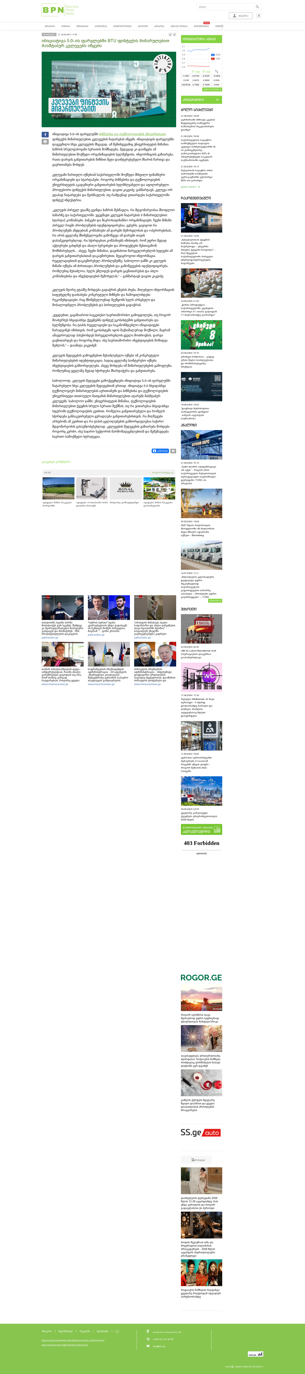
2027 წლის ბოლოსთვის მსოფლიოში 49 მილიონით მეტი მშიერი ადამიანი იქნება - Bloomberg (197, 530)
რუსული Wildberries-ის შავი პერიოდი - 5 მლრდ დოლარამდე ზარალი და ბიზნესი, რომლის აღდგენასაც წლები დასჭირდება (197, 707)
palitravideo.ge (50, 637)
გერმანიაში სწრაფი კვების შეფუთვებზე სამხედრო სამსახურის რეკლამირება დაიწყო (198, 124)
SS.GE (47, 472)
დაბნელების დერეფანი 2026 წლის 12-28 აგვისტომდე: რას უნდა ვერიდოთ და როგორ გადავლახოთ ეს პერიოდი (199, 1203)
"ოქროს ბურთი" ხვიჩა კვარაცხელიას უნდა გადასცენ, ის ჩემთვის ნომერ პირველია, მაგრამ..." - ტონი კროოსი (107, 626)
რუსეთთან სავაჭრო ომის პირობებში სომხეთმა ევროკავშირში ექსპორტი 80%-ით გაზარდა (197, 175)
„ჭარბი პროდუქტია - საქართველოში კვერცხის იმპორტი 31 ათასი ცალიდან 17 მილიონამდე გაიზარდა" (199, 310)
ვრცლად (214, 600)
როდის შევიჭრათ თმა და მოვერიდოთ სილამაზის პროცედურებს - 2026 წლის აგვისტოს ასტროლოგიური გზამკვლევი (198, 1249)
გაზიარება (162, 451)
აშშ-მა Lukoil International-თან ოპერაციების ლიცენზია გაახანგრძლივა (198, 654)
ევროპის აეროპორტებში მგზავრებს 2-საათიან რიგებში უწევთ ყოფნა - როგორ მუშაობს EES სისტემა (196, 764)
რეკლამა (85, 1331)
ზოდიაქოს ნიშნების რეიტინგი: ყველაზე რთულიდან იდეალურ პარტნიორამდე (201, 1293)
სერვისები (103, 1331)
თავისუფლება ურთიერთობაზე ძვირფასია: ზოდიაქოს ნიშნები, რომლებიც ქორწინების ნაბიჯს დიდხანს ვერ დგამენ (201, 1060)
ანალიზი (189, 425)
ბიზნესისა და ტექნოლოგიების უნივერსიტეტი (132, 134)
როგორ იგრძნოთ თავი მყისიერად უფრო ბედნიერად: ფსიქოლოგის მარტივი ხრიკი (200, 1018)
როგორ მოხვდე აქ (163, 472)
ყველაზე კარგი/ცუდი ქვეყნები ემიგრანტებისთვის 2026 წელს (199, 816)
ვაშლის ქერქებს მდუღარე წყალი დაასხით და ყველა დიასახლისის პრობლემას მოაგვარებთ (198, 1105)
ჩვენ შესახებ (66, 1331)
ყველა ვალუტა (211, 89)
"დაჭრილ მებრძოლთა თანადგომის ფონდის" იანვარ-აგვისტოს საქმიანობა (195, 413)
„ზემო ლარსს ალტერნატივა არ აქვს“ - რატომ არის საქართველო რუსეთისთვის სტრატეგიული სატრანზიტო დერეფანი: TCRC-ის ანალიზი (198, 475)
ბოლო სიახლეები (197, 109)
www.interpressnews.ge (55, 684)
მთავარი (47, 1331)
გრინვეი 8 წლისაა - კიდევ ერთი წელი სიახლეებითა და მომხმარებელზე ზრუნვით (197, 361)
